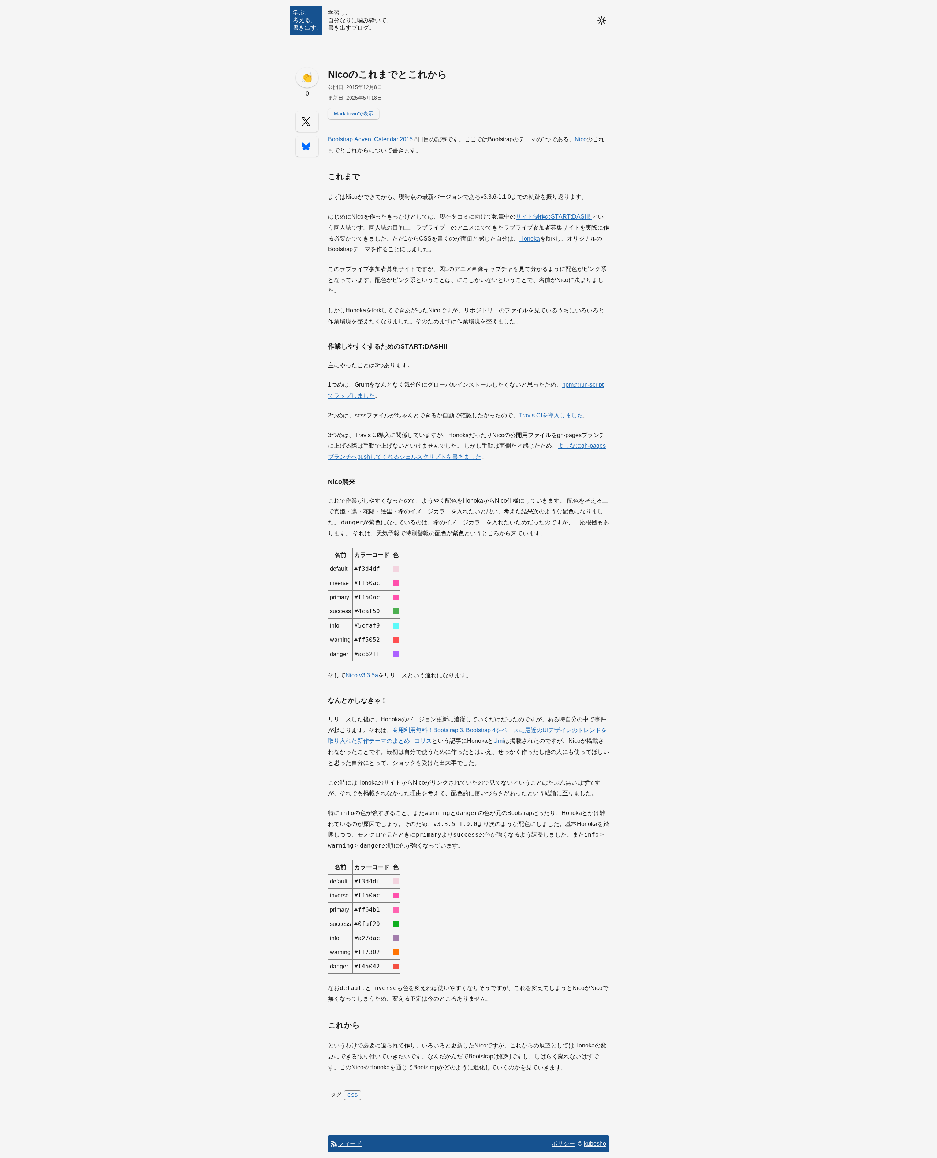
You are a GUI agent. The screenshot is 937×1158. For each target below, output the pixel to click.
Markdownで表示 (353, 113)
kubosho (595, 1143)
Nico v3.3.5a (362, 675)
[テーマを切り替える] (601, 20)
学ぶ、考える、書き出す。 (307, 20)
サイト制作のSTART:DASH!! (554, 216)
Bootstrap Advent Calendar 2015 (370, 139)
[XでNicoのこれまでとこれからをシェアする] (307, 121)
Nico (581, 139)
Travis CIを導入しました (551, 415)
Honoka (529, 238)
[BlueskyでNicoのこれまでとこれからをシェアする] (307, 146)
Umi (498, 741)
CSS (352, 1095)
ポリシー (563, 1143)
